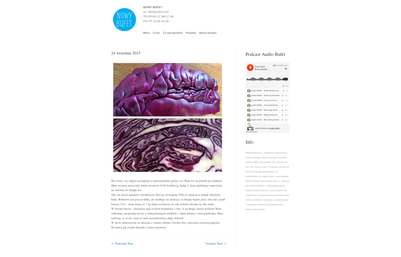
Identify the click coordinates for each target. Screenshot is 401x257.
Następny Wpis (216, 243)
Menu (146, 33)
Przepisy (191, 33)
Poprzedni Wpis (122, 243)
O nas (156, 33)
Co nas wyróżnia (173, 33)
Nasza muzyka (207, 33)
